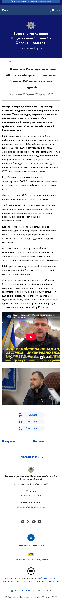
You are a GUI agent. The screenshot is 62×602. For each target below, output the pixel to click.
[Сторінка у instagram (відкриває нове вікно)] (39, 521)
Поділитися (31, 422)
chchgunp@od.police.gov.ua (31, 507)
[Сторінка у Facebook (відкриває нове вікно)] (22, 521)
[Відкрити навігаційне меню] (12, 10)
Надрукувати (32, 415)
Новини (10, 62)
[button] (31, 457)
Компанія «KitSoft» (23, 591)
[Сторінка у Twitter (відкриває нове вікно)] (28, 521)
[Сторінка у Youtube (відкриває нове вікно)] (34, 521)
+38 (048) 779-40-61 (31, 495)
